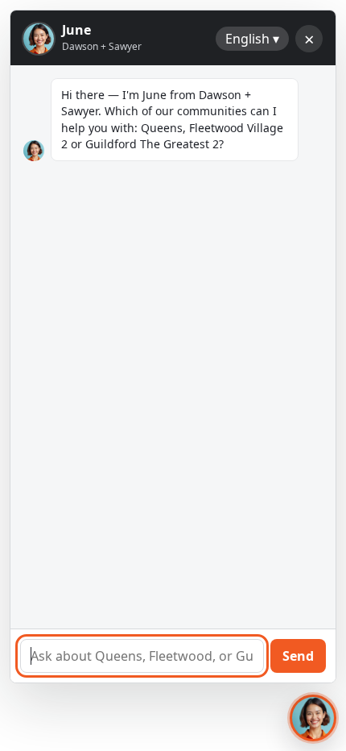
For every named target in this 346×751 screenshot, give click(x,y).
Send (298, 656)
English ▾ (252, 39)
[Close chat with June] (313, 718)
